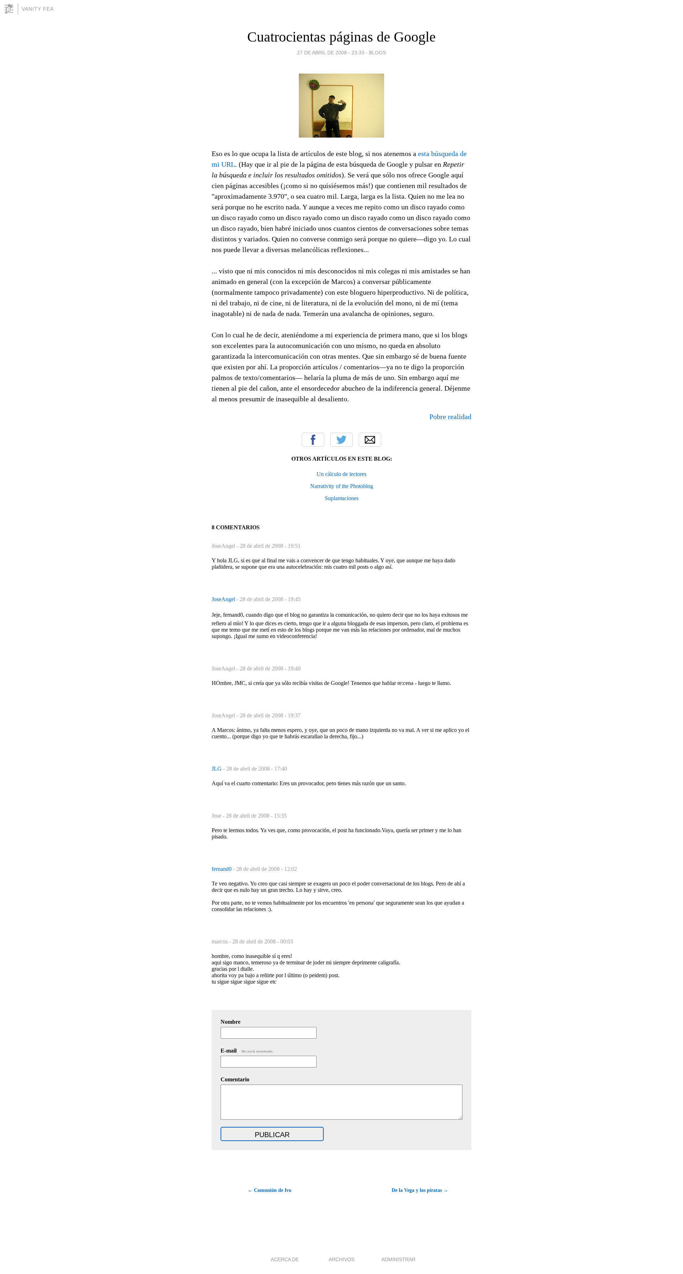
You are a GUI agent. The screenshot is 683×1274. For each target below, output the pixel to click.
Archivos (341, 1259)
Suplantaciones (342, 498)
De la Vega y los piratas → (420, 1190)
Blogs (377, 52)
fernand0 (222, 869)
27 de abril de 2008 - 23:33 (330, 52)
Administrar (398, 1259)
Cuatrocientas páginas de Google (341, 37)
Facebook (313, 440)
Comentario (235, 1079)
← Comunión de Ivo (269, 1190)
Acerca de (285, 1259)
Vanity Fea (38, 9)
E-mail (247, 1051)
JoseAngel (224, 599)
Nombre (230, 1022)
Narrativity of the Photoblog (341, 486)
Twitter (341, 440)
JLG (217, 769)
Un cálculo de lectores (341, 474)
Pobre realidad (450, 417)
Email (370, 440)
